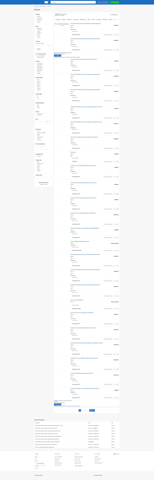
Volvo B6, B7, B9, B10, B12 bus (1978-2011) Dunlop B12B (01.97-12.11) (86, 106)
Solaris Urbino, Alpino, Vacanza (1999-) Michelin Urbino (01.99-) (85, 388)
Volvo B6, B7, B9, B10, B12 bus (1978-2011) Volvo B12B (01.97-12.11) (86, 121)
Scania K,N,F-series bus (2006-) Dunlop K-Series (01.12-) (83, 197)
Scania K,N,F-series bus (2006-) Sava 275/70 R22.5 (82, 312)
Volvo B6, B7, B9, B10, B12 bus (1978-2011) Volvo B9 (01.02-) (84, 137)
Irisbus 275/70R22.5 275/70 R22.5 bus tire (80, 241)
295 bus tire (73, 152)
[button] (115, 35)
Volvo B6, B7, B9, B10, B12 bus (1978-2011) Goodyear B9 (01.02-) (85, 38)
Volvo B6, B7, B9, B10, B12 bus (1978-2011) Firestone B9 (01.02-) (85, 74)
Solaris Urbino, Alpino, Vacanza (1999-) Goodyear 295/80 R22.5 (85, 228)
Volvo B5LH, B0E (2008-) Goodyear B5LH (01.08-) (82, 373)
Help (35, 458)
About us (36, 456)
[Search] (51, 2)
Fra (38, 468)
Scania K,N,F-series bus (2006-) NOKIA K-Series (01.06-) (83, 165)
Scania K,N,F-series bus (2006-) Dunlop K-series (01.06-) (83, 327)
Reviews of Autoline (58, 462)
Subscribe (57, 55)
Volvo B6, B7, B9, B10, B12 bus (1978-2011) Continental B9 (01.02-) (86, 23)
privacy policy (69, 57)
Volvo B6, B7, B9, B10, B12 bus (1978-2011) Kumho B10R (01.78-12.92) (86, 342)
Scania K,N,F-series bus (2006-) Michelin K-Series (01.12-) (84, 182)
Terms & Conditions (58, 456)
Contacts (36, 460)
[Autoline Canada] (39, 2)
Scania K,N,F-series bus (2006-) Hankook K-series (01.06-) (84, 59)
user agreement (77, 57)
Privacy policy (57, 458)
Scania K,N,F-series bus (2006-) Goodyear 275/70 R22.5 (83, 213)
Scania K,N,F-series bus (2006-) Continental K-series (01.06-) (84, 358)
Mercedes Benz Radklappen (77, 300)
